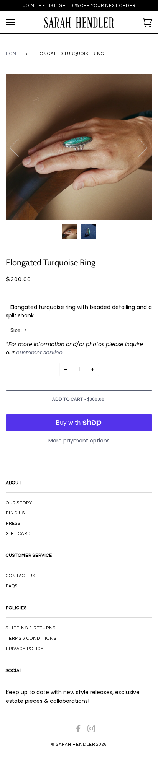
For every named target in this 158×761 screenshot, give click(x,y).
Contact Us (20, 576)
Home (13, 54)
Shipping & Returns (31, 628)
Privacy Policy (25, 649)
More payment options (79, 440)
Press (13, 523)
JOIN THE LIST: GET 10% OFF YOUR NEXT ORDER (79, 5)
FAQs (12, 586)
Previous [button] (19, 147)
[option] (79, 147)
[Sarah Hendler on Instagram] (91, 730)
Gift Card (18, 534)
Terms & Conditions (31, 638)
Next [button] (138, 147)
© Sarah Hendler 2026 (79, 744)
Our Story (19, 503)
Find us (15, 513)
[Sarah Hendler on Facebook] (78, 730)
